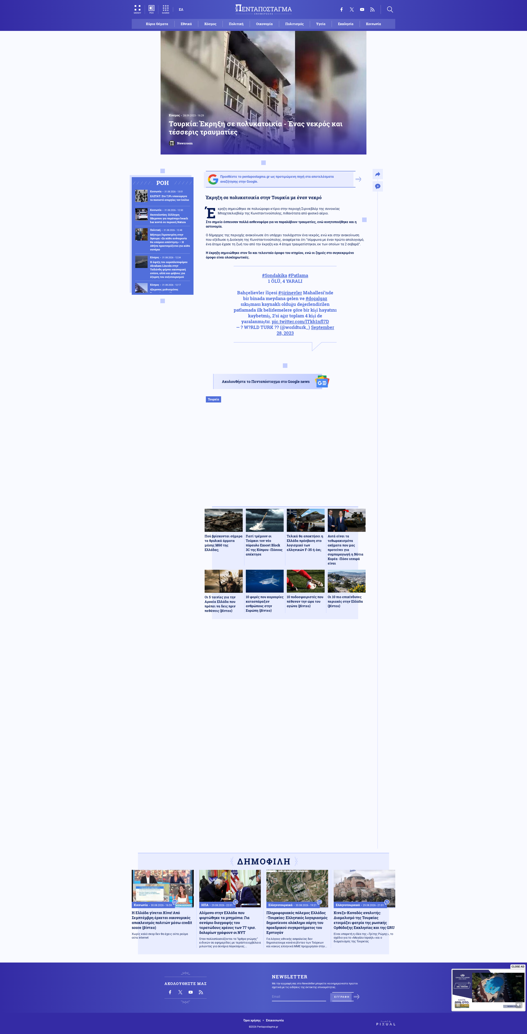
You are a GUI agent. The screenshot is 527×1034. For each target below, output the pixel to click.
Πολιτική (236, 24)
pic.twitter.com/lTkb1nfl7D (300, 321)
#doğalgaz (316, 298)
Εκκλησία (345, 24)
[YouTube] (362, 9)
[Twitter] (352, 9)
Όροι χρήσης (252, 1020)
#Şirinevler (290, 293)
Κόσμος (210, 24)
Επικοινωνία (275, 1020)
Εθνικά (186, 24)
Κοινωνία (373, 24)
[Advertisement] (285, 458)
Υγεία (320, 24)
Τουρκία (213, 399)
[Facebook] (341, 9)
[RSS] (372, 9)
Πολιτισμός (294, 24)
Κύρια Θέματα (157, 24)
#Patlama (298, 275)
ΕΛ (181, 9)
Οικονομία (264, 24)
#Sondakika (274, 275)
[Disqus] (285, 682)
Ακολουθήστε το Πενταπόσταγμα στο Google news (266, 381)
